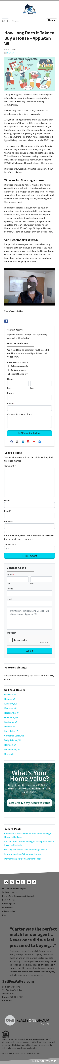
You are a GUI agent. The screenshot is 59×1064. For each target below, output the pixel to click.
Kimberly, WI (10, 703)
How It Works (8, 900)
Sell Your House (9, 892)
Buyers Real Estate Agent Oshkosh (18, 896)
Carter (10, 52)
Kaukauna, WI (10, 722)
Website (8, 521)
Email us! (7, 1000)
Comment (10, 466)
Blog (4, 915)
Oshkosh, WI (10, 694)
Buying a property (19, 370)
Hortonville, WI (11, 712)
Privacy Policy (8, 911)
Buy (8, 20)
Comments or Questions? (20, 414)
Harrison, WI (10, 744)
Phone (10, 393)
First (8, 388)
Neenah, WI (9, 699)
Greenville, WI (11, 717)
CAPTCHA (11, 633)
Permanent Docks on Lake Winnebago (23, 858)
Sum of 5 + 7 (10, 544)
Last (32, 388)
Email (10, 403)
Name (10, 379)
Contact (15, 20)
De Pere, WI (9, 726)
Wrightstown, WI (12, 740)
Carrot (38, 1053)
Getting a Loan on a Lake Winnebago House (25, 849)
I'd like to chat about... (19, 362)
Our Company (8, 903)
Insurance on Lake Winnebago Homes (22, 854)
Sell (3, 20)
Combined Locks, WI (14, 735)
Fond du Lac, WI (11, 731)
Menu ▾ (51, 20)
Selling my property (19, 366)
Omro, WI (9, 754)
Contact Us (7, 907)
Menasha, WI (10, 708)
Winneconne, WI (12, 749)
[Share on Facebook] (6, 321)
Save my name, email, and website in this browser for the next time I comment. (29, 537)
